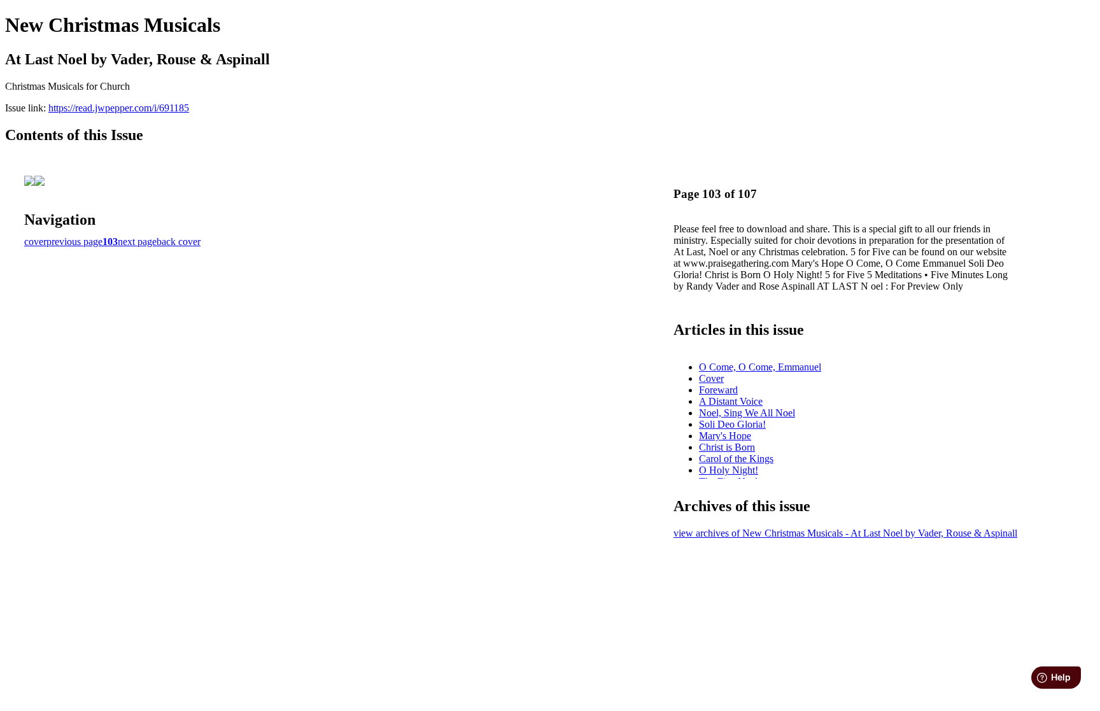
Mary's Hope (725, 435)
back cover (179, 241)
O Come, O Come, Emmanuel (760, 367)
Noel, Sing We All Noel (747, 412)
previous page (74, 241)
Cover (711, 378)
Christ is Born (727, 447)
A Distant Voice (731, 401)
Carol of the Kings (736, 458)
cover (35, 241)
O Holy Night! (728, 470)
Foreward (718, 389)
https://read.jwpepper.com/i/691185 (118, 107)
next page (137, 241)
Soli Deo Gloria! (732, 424)
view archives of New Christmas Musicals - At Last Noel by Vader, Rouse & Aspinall (845, 533)
